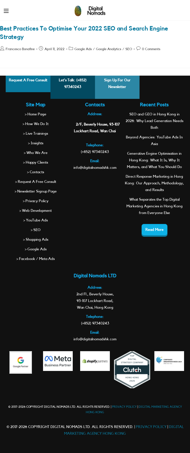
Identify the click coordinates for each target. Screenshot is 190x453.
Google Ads (83, 49)
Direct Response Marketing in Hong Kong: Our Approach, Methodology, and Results (154, 183)
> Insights (35, 143)
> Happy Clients (35, 162)
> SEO (36, 230)
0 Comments (151, 49)
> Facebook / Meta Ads (35, 259)
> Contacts (35, 172)
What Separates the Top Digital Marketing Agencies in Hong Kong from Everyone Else (154, 206)
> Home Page (35, 114)
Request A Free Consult (28, 80)
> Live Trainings (35, 133)
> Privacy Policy (35, 201)
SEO (128, 49)
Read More (154, 230)
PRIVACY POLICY (124, 406)
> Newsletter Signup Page (36, 191)
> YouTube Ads (35, 220)
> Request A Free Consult (35, 182)
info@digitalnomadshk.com (95, 168)
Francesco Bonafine (20, 49)
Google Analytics (108, 49)
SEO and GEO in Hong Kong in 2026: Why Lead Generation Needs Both (154, 120)
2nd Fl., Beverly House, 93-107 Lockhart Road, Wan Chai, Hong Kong (95, 300)
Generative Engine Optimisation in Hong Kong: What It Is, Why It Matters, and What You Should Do (154, 160)
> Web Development (35, 211)
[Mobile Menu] (6, 11)
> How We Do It (35, 124)
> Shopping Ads (35, 239)
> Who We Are (36, 153)
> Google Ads (36, 249)
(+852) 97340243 (95, 152)
